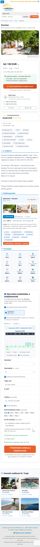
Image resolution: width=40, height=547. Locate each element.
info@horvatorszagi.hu (25, 530)
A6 (11, 68)
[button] (20, 117)
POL (16, 416)
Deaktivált (6, 542)
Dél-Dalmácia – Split (6, 20)
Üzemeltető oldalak (10, 536)
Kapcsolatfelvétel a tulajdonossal (21, 86)
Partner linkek (13, 542)
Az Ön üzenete (13, 420)
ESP (27, 413)
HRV (11, 416)
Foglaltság (20, 216)
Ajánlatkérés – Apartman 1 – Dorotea (16, 243)
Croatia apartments (32, 538)
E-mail (7, 389)
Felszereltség (9, 216)
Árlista (28, 216)
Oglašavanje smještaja (23, 533)
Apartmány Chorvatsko (23, 542)
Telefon (10, 397)
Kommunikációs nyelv (15, 410)
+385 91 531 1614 (11, 104)
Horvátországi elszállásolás (22, 536)
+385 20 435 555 (10, 101)
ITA (22, 413)
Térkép (12, 108)
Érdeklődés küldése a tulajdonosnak (21, 449)
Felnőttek (8, 360)
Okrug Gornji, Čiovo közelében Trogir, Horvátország (19, 28)
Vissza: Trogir (7, 123)
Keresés (34, 16)
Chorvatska (20, 540)
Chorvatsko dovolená (20, 538)
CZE (11, 413)
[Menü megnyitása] (2, 1)
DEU (17, 413)
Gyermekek (11, 368)
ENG (6, 413)
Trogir (15, 20)
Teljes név (8, 381)
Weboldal (29, 108)
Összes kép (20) (33, 56)
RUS (6, 416)
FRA (32, 413)
